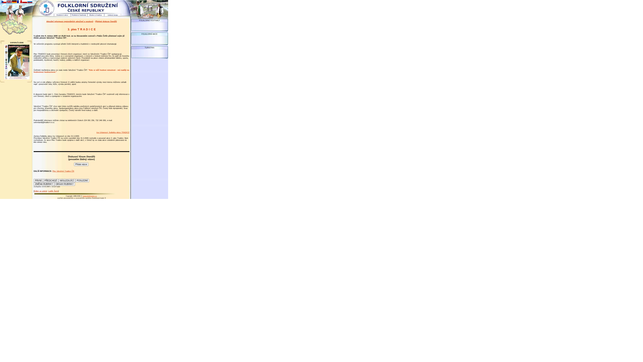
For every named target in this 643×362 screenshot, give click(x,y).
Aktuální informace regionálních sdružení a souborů (69, 21)
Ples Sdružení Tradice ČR (63, 171)
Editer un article (40, 191)
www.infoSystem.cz (90, 196)
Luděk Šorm (53, 191)
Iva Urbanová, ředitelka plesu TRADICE (112, 132)
